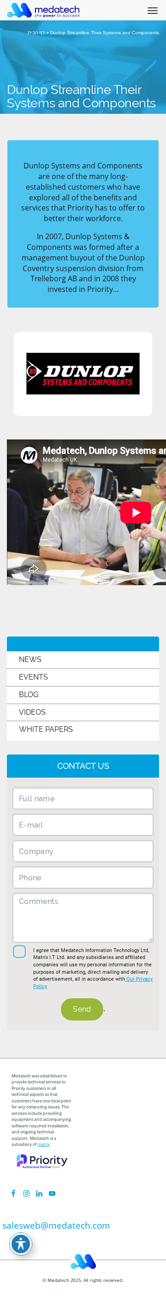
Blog (28, 694)
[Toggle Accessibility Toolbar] (21, 1244)
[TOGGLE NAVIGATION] (154, 4)
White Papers (46, 729)
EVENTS (33, 677)
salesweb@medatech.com (56, 1225)
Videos (32, 712)
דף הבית (36, 32)
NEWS (30, 659)
